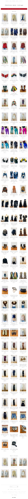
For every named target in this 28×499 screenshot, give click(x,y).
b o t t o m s (23, 491)
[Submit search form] (17, 486)
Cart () (18, 489)
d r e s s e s (4, 491)
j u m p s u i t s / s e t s (12, 491)
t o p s (19, 491)
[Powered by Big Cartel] (14, 497)
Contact (15, 489)
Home (8, 489)
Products (11, 489)
